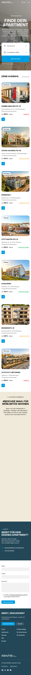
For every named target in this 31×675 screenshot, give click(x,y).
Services (4, 635)
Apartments (5, 632)
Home (3, 629)
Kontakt (20, 624)
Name (3, 566)
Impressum (5, 666)
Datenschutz (13, 666)
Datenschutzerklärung (17, 595)
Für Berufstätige (21, 629)
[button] (15, 46)
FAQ (3, 638)
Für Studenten (21, 635)
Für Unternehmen (22, 632)
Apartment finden (8, 624)
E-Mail (3, 573)
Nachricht (4, 581)
